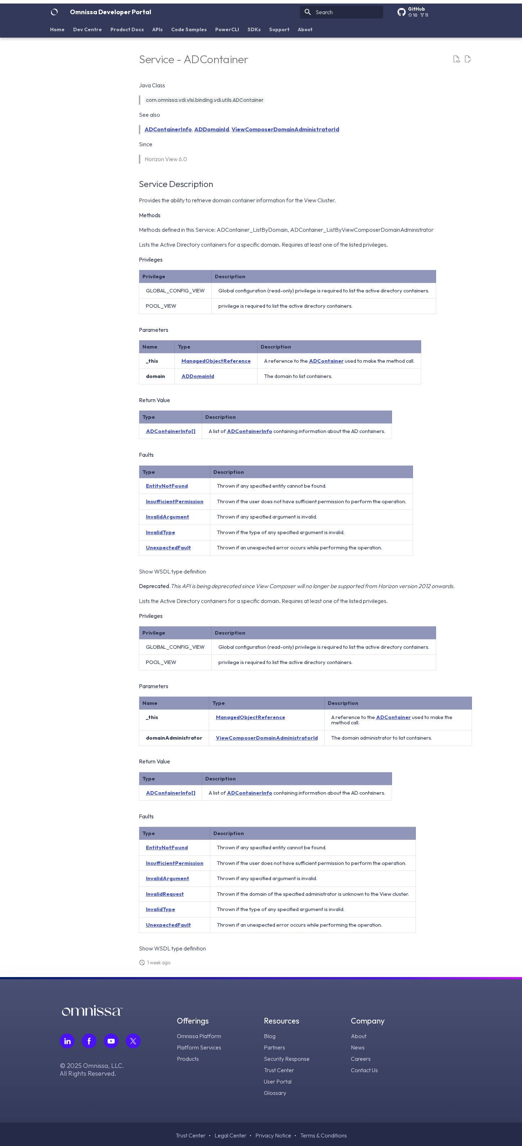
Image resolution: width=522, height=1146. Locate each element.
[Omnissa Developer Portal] (54, 12)
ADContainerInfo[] (170, 431)
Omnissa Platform (199, 1036)
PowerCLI (227, 29)
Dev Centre (87, 29)
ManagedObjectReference (216, 360)
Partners (274, 1047)
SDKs (254, 29)
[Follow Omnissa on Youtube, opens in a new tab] (111, 1040)
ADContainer (326, 360)
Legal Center (230, 1135)
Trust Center (279, 1070)
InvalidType (160, 532)
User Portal (278, 1081)
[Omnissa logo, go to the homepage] (92, 1013)
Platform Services (199, 1047)
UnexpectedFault (168, 547)
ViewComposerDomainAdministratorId (285, 129)
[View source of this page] (456, 59)
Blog (270, 1036)
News (358, 1047)
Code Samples (189, 29)
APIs (157, 29)
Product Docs (127, 29)
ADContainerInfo (168, 129)
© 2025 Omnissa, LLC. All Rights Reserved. (92, 1070)
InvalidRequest (165, 893)
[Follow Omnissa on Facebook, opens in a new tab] (89, 1040)
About (305, 29)
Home (57, 29)
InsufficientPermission (174, 501)
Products (188, 1058)
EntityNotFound (167, 485)
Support (279, 29)
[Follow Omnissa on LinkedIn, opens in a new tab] (67, 1040)
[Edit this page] (467, 59)
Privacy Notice (273, 1135)
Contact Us (364, 1070)
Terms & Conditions (323, 1135)
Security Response (287, 1058)
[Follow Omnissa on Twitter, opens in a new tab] (133, 1040)
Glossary (275, 1092)
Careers (361, 1058)
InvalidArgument (167, 516)
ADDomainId (211, 129)
